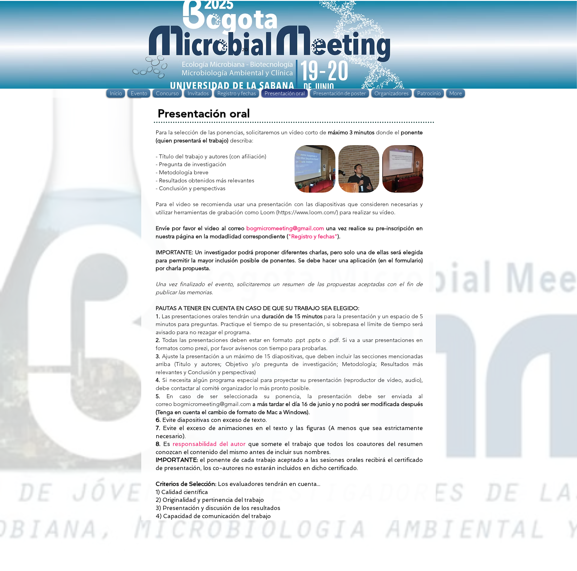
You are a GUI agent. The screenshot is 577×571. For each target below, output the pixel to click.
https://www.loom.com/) (308, 212)
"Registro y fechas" (312, 236)
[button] (315, 169)
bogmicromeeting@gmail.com (285, 228)
